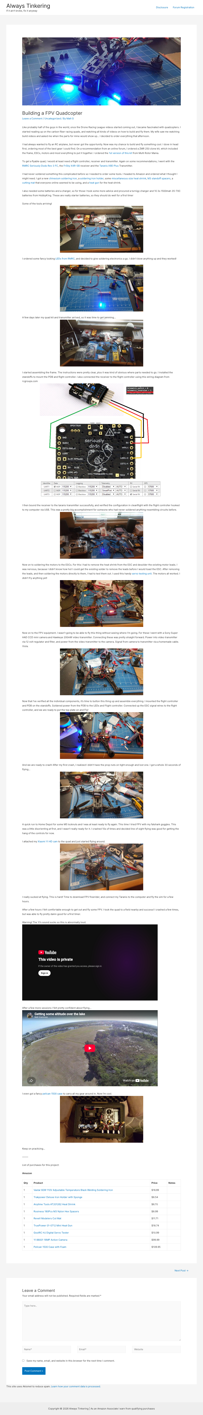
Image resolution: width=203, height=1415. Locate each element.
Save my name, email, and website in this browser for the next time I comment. (70, 1360)
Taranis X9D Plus (109, 165)
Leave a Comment (32, 118)
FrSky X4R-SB (72, 165)
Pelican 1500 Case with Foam (50, 1246)
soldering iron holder (92, 178)
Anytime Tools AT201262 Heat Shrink (54, 1204)
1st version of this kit (120, 153)
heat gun (94, 182)
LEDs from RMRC (65, 258)
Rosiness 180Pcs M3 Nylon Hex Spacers (56, 1211)
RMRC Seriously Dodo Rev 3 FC (40, 165)
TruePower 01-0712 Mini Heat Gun (53, 1225)
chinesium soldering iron (63, 178)
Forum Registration (183, 7)
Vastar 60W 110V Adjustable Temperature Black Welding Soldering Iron (73, 1190)
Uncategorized (52, 118)
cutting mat (28, 182)
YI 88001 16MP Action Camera (50, 1239)
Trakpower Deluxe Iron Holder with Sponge (58, 1197)
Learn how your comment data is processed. (76, 1386)
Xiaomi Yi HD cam (48, 841)
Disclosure (162, 7)
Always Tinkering (28, 5)
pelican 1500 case (52, 1093)
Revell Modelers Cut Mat (47, 1218)
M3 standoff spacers (158, 178)
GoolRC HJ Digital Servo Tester (51, 1232)
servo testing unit (142, 573)
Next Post (181, 1270)
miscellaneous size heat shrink (129, 178)
